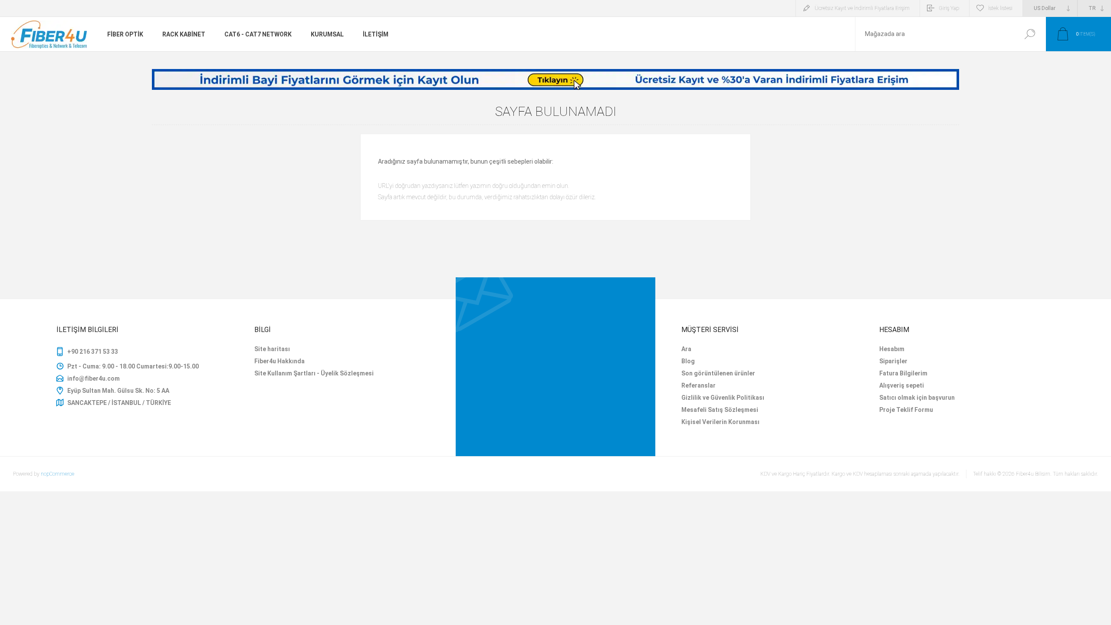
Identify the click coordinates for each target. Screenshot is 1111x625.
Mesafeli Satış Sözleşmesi (719, 409)
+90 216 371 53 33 (92, 351)
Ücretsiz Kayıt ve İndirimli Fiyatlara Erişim (862, 8)
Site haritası (272, 348)
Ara (1029, 34)
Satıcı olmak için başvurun (917, 397)
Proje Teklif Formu (906, 409)
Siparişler (893, 361)
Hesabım (891, 348)
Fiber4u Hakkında (279, 361)
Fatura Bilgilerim (903, 373)
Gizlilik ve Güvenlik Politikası (722, 397)
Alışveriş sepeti (901, 385)
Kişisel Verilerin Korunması (720, 421)
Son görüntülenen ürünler (718, 373)
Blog (688, 361)
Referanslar (698, 385)
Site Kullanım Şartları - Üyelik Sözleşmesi (314, 373)
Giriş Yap (949, 8)
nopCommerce (57, 474)
